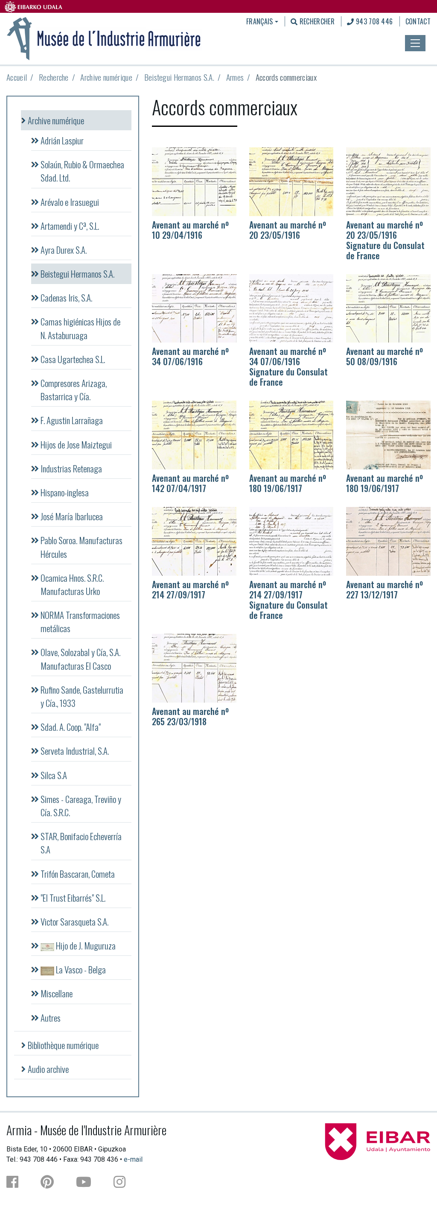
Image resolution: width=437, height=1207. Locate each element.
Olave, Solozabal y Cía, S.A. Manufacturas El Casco (80, 658)
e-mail (133, 1159)
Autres (51, 1017)
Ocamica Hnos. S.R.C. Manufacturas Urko (72, 584)
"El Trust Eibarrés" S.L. (73, 897)
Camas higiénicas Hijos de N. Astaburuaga (80, 328)
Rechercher (316, 21)
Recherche (54, 77)
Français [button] (259, 21)
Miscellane (57, 993)
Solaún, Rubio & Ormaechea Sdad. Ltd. (82, 171)
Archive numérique (106, 77)
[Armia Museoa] (104, 37)
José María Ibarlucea (72, 516)
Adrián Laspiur (62, 140)
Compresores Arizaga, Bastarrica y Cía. (74, 389)
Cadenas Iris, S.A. (66, 297)
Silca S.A (54, 775)
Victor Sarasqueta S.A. (74, 921)
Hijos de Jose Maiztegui (76, 444)
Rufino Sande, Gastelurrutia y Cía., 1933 (82, 696)
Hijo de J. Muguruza (85, 945)
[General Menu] (415, 43)
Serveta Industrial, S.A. (75, 750)
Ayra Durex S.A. (64, 249)
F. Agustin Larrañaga (72, 420)
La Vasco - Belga (80, 969)
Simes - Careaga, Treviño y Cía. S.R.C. (81, 805)
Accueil (16, 77)
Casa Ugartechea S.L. (73, 359)
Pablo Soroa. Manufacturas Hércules (81, 546)
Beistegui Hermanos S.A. (179, 77)
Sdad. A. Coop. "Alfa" (71, 726)
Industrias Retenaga (71, 468)
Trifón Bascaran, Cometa (78, 873)
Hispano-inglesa (65, 492)
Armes (235, 77)
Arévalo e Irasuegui (70, 201)
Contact (418, 21)
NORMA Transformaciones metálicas (80, 621)
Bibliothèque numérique (63, 1045)
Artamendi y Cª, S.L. (70, 225)
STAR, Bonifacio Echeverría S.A (81, 842)
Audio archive (48, 1068)
